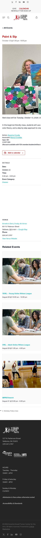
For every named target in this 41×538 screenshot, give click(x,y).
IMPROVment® (8, 397)
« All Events (7, 27)
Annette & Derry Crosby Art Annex (14, 223)
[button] (4, 17)
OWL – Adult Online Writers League (16, 345)
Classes (5, 182)
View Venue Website (9, 238)
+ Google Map (22, 229)
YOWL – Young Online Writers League (17, 293)
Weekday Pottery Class (11, 411)
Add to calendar (14, 153)
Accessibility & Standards (12, 503)
